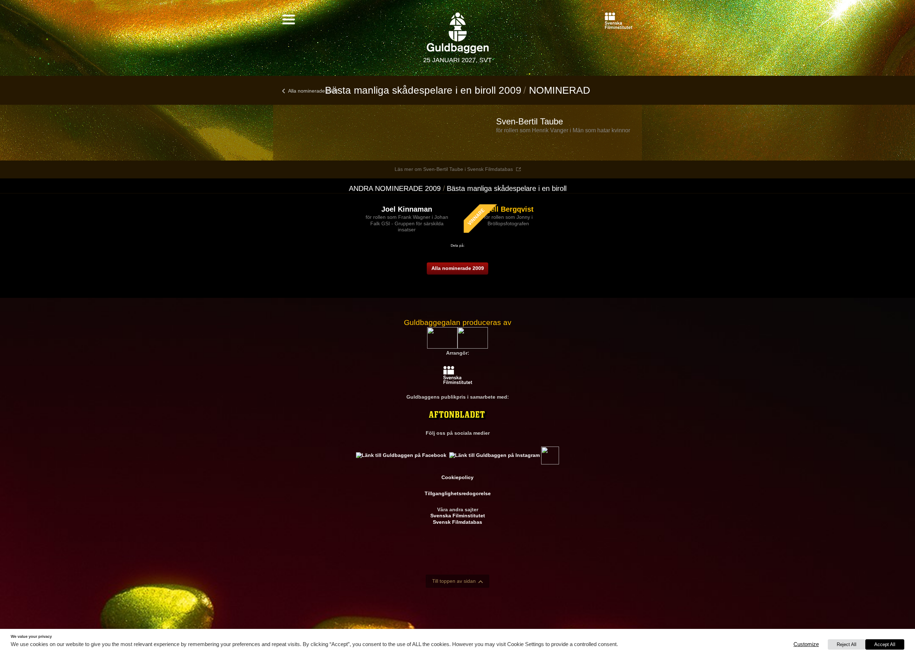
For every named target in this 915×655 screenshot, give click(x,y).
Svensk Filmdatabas (457, 522)
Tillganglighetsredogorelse (458, 493)
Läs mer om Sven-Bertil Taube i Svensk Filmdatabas (454, 169)
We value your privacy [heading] (31, 636)
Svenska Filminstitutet (457, 515)
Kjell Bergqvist (508, 209)
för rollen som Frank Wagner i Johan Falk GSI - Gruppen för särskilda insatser (407, 223)
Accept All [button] (884, 644)
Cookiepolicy (457, 477)
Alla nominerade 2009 (313, 91)
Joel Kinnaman (406, 209)
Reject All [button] (846, 644)
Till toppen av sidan (454, 581)
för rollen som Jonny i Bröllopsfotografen (508, 220)
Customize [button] (806, 644)
